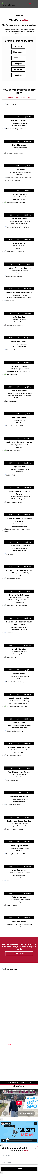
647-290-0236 (10, 983)
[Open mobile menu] (30, 4)
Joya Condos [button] (7, 1020)
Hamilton (18, 75)
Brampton (18, 58)
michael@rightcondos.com (15, 995)
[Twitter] (7, 1068)
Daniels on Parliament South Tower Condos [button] (17, 1009)
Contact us (19, 954)
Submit (19, 1169)
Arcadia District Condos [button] (11, 1017)
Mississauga (18, 52)
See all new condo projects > (19, 97)
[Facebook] (4, 1068)
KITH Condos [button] (8, 1006)
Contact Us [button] (7, 1048)
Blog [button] (5, 1053)
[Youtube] (11, 1068)
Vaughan (18, 64)
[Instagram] (15, 1068)
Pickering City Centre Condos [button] (13, 1013)
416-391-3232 (10, 989)
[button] (19, 109)
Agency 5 (11, 1074)
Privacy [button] (23, 1082)
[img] (9, 4)
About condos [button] (9, 1044)
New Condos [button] (8, 1032)
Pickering (18, 69)
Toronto (18, 46)
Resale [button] (6, 1040)
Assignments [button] (7, 1036)
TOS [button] (30, 1082)
